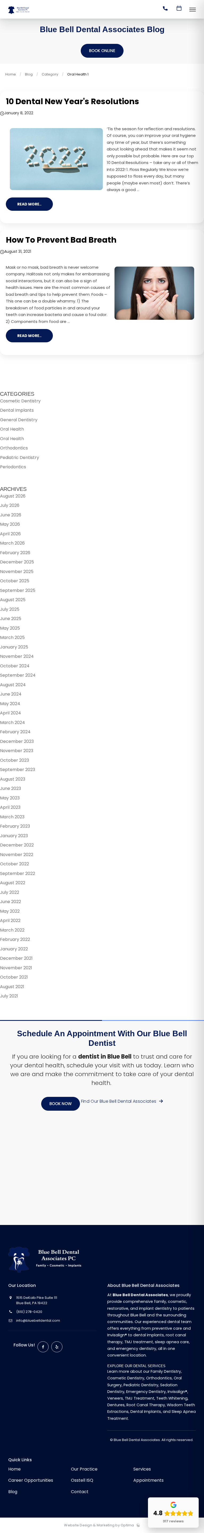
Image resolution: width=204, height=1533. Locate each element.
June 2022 (10, 902)
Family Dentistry (166, 1371)
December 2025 (17, 562)
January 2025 (14, 647)
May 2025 (10, 628)
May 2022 (10, 911)
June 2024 (11, 694)
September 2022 (17, 873)
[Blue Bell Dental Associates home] (48, 1259)
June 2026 (10, 515)
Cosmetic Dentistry (20, 401)
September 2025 (17, 590)
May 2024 (10, 704)
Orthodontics (14, 448)
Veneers (115, 1398)
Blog (29, 74)
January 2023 (14, 836)
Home (10, 74)
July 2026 (9, 505)
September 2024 (18, 675)
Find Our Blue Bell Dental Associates (119, 1101)
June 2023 (10, 788)
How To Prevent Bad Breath (61, 240)
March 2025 (12, 637)
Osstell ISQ (82, 1480)
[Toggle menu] (192, 10)
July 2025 (9, 609)
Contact (79, 1492)
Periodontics (13, 467)
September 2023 (17, 769)
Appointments (148, 1480)
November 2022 (16, 855)
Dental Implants (17, 410)
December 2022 (17, 845)
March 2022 (12, 930)
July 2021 (9, 996)
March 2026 (12, 543)
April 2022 (10, 920)
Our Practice (84, 1469)
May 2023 (10, 798)
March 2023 (12, 817)
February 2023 (15, 826)
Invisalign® (177, 1391)
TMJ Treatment (139, 1398)
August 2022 (12, 883)
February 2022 (15, 939)
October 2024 (14, 666)
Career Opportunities (30, 1480)
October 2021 (14, 977)
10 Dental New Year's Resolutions (72, 101)
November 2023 (16, 751)
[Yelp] (56, 1347)
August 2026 (13, 496)
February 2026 (15, 553)
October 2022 (14, 864)
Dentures (116, 1405)
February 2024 (15, 732)
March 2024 (12, 722)
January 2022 (14, 949)
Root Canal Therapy (145, 1405)
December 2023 (17, 741)
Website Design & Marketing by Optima (99, 1525)
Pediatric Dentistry (19, 457)
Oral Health (12, 429)
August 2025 (13, 600)
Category (50, 74)
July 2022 (9, 892)
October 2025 (14, 581)
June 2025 (10, 619)
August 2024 (13, 685)
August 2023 (12, 779)
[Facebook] (43, 1347)
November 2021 (16, 968)
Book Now (60, 1103)
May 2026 (10, 524)
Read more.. (29, 204)
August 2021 (12, 987)
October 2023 (14, 760)
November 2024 (17, 656)
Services (142, 1469)
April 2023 (10, 807)
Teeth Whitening (172, 1398)
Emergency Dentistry (146, 1391)
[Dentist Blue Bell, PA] (20, 14)
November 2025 (16, 571)
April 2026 (10, 534)
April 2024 (10, 713)
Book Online (102, 50)
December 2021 (16, 958)
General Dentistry (18, 420)
